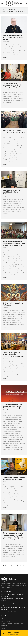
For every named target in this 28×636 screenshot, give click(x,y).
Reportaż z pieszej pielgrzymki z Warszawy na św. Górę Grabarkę (12, 595)
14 (20, 565)
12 (14, 565)
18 (14, 567)
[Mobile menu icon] (2, 3)
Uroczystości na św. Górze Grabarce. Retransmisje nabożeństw (13, 608)
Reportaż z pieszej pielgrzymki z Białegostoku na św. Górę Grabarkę (13, 604)
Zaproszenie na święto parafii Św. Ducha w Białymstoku (11, 192)
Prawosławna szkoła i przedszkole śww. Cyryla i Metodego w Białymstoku (13, 85)
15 (24, 565)
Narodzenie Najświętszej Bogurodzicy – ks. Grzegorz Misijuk (13, 37)
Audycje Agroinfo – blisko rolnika (9, 611)
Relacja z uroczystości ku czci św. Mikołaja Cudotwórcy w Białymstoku (13, 354)
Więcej (4, 57)
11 (11, 565)
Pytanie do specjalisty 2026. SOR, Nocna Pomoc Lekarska (12, 599)
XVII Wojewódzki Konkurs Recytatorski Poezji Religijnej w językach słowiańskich (14, 243)
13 (17, 565)
